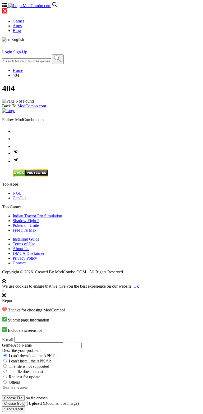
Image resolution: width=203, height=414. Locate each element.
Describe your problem (21, 350)
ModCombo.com (31, 106)
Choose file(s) (14, 404)
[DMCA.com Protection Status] (30, 175)
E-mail (7, 339)
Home (18, 70)
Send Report (13, 409)
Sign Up (20, 52)
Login (7, 52)
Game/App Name (17, 345)
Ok (136, 286)
